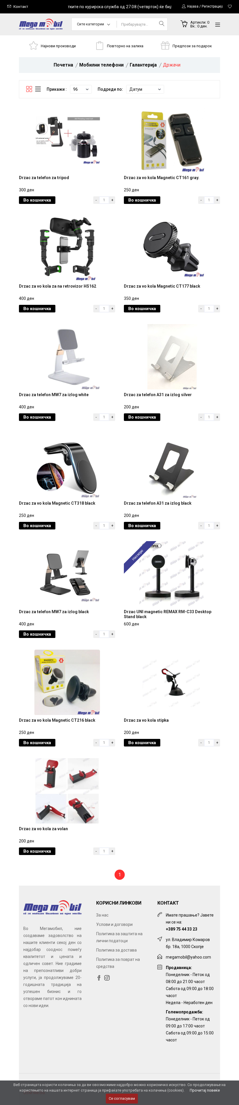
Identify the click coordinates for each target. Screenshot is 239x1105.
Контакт (20, 6)
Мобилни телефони (101, 65)
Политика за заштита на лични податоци (119, 937)
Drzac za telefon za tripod (44, 177)
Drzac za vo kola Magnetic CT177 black (162, 286)
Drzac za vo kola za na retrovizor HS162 (57, 286)
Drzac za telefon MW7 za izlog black (54, 611)
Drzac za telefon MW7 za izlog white (54, 394)
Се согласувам (122, 1098)
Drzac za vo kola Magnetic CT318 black (57, 503)
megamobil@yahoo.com (188, 957)
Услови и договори (114, 924)
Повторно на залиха (125, 46)
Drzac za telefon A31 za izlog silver (158, 394)
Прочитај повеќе (205, 1090)
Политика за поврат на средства (118, 963)
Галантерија (143, 65)
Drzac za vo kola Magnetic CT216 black (57, 720)
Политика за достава (116, 950)
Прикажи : (57, 89)
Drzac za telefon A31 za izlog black (157, 503)
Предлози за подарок (192, 46)
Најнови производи (58, 46)
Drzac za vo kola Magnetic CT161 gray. (161, 177)
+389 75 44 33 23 (181, 929)
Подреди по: (110, 89)
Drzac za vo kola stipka (146, 720)
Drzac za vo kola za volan (43, 828)
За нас (102, 915)
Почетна (63, 65)
